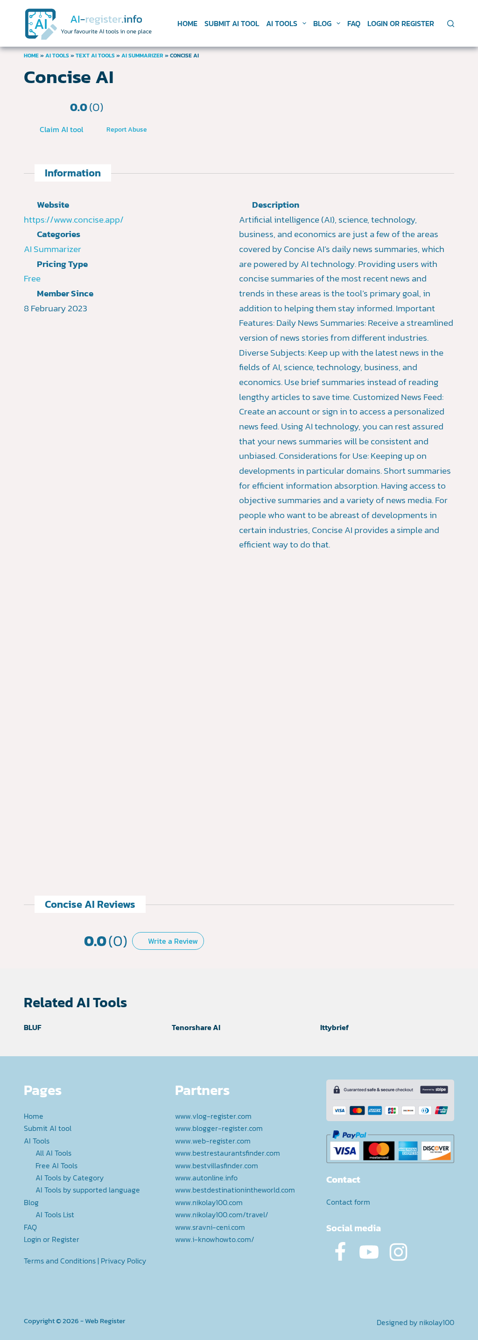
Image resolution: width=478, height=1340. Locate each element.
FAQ (353, 23)
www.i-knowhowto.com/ (214, 1239)
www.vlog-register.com (213, 1116)
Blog (322, 23)
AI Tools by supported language (87, 1189)
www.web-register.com (213, 1140)
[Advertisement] (250, 808)
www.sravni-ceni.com (210, 1227)
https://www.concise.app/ (74, 219)
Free (32, 278)
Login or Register (400, 23)
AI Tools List (54, 1214)
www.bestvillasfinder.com (216, 1165)
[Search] (450, 23)
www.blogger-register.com (219, 1128)
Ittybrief (334, 1027)
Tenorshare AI (196, 1027)
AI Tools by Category (69, 1177)
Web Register (105, 1320)
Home (187, 23)
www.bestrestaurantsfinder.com (227, 1152)
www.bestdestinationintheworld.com (235, 1189)
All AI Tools (53, 1152)
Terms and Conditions (60, 1260)
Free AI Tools (56, 1165)
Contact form (348, 1201)
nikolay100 (436, 1322)
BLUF (32, 1027)
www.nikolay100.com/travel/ (221, 1214)
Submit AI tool (231, 23)
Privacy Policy (123, 1260)
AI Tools (281, 23)
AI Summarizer (142, 55)
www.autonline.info (206, 1177)
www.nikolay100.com (209, 1202)
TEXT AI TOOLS (95, 55)
